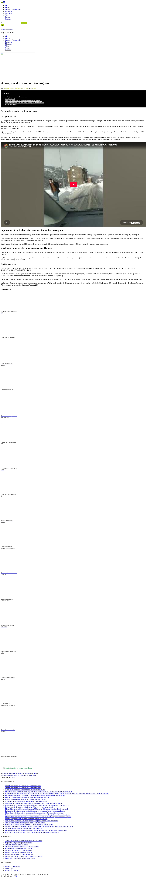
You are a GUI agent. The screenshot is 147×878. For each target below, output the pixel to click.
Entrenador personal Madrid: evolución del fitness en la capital (26, 819)
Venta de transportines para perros (18, 775)
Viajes (7, 15)
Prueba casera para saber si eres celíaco (18, 848)
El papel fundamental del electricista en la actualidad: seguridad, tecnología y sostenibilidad (36, 830)
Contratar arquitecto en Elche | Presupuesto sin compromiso (25, 823)
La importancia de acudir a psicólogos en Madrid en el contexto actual (29, 807)
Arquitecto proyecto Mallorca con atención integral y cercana (26, 801)
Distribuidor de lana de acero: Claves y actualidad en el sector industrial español (32, 832)
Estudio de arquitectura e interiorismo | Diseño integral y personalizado (29, 824)
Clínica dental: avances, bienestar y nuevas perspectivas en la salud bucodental (31, 821)
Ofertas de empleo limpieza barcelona (19, 773)
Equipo (7, 17)
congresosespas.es (7, 29)
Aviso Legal (9, 868)
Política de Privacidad (12, 867)
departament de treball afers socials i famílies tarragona (23, 101)
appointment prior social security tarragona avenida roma (24, 103)
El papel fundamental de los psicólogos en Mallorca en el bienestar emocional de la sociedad (36, 809)
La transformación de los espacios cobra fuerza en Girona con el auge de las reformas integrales (37, 815)
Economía (8, 11)
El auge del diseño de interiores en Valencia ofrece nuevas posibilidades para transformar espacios (38, 817)
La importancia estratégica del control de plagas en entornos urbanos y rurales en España (35, 811)
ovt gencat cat (10, 99)
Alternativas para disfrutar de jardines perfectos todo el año (25, 790)
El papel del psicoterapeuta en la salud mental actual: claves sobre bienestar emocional (34, 813)
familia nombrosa (11, 105)
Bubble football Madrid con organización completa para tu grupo (27, 797)
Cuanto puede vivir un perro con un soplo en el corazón (24, 856)
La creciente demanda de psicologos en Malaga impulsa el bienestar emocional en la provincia (37, 805)
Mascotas (8, 13)
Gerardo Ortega (9, 88)
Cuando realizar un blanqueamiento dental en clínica (23, 788)
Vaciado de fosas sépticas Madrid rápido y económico (23, 828)
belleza (33, 88)
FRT (15, 876)
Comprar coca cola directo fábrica (16, 844)
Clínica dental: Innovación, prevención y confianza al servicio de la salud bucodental (34, 803)
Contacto (8, 19)
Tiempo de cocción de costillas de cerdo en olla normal (23, 841)
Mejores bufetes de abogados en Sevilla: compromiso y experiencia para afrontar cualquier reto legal (39, 826)
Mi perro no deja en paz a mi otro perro (18, 850)
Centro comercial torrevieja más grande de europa (22, 846)
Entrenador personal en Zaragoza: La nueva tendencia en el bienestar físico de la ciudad (35, 795)
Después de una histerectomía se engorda (19, 854)
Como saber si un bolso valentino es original (20, 858)
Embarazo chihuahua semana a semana (18, 852)
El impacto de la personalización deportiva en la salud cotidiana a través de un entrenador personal (38, 792)
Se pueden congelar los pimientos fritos (18, 843)
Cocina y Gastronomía (12, 9)
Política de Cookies (11, 870)
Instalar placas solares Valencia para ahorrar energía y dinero (25, 799)
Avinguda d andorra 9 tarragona (16, 97)
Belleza (7, 7)
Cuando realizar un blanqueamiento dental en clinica (23, 786)
